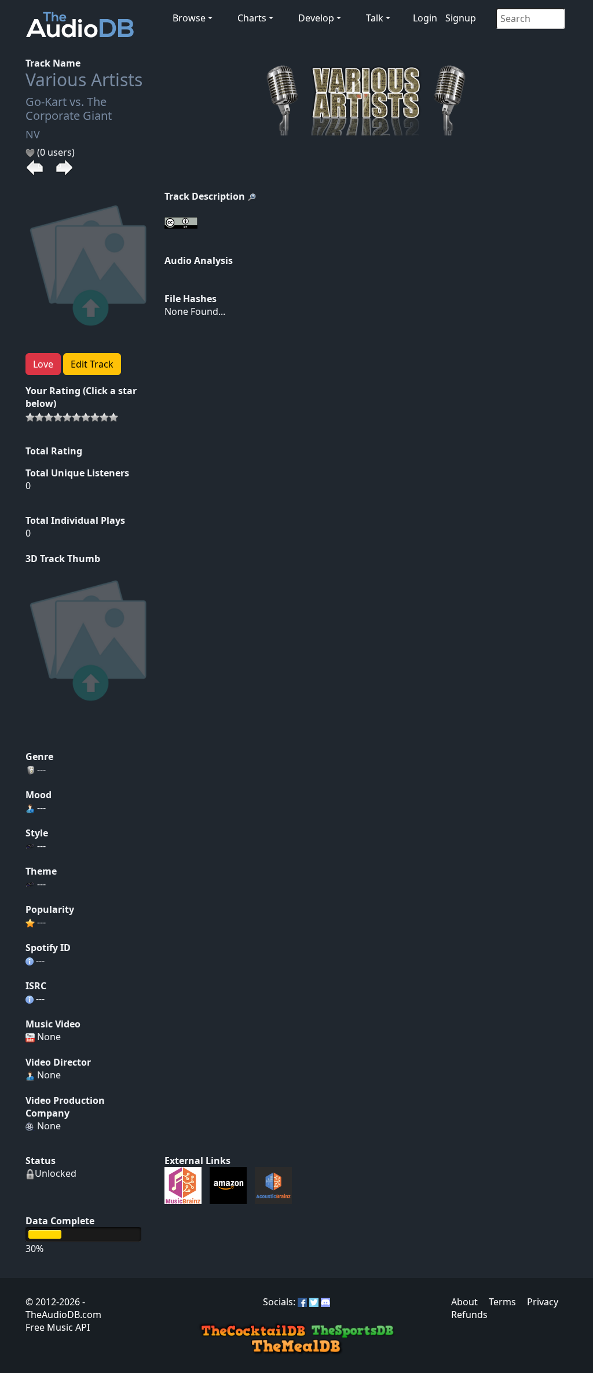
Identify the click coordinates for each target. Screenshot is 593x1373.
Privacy (542, 1301)
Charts (251, 18)
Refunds (469, 1314)
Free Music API (57, 1327)
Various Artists (83, 79)
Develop (316, 18)
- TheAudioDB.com (63, 1308)
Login (425, 18)
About (464, 1301)
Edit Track (92, 364)
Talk (374, 18)
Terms (502, 1301)
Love (43, 364)
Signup (460, 18)
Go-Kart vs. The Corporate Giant (68, 108)
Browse (189, 18)
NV (32, 134)
